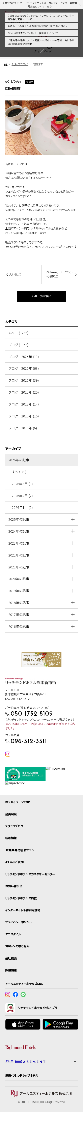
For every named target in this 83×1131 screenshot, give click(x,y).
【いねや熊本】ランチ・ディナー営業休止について (33, 33)
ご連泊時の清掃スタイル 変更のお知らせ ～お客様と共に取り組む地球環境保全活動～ (41, 41)
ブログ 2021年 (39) (23, 380)
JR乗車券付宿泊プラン (19, 850)
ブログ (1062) (18, 344)
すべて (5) (19, 471)
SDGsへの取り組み (17, 946)
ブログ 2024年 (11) (23, 356)
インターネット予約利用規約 (22, 910)
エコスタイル (13, 934)
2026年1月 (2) (22, 507)
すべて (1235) (18, 332)
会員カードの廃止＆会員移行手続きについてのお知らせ (38, 26)
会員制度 (11, 814)
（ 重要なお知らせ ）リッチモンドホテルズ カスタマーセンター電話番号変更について (41, 17)
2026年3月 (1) (22, 483)
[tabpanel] (41, 659)
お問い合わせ (13, 886)
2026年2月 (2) (22, 495)
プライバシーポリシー (18, 922)
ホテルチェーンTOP (17, 802)
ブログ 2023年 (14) (23, 404)
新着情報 (11, 838)
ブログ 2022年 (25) (23, 392)
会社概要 (11, 958)
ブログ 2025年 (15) (23, 416)
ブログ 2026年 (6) (22, 428)
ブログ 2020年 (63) (23, 368)
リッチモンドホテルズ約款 (21, 898)
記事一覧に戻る (41, 296)
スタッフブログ (14, 826)
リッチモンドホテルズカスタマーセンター (30, 874)
